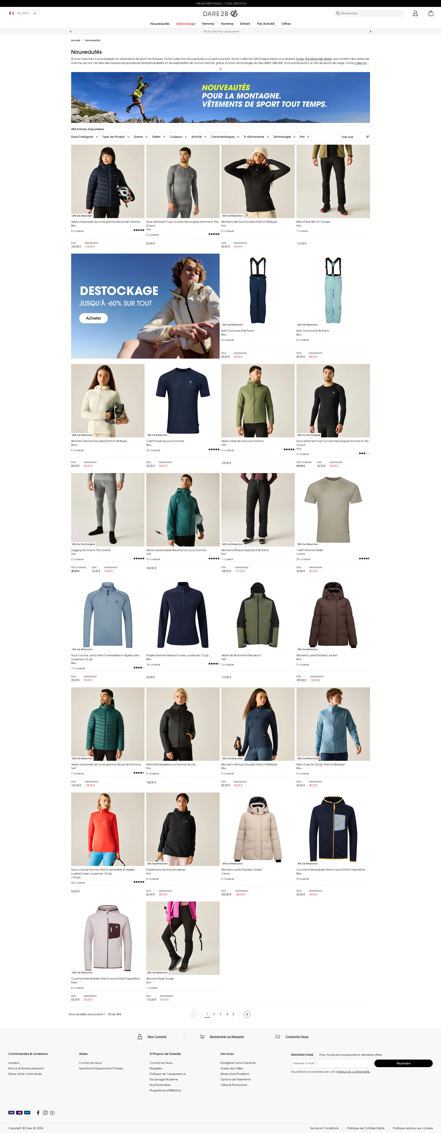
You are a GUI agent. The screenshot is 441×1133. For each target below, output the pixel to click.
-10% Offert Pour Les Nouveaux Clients (220, 31)
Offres (286, 24)
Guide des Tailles (231, 1068)
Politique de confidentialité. (353, 1071)
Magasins (156, 1068)
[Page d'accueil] (220, 12)
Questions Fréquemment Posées (101, 1068)
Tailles (159, 137)
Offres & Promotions (233, 1085)
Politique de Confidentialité (365, 1128)
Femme (208, 24)
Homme (227, 24)
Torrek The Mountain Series (314, 59)
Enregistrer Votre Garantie (238, 1063)
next (370, 31)
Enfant (245, 24)
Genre (141, 137)
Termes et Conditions (324, 1128)
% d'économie (257, 137)
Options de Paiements (235, 1079)
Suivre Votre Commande (25, 1074)
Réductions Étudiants (234, 1074)
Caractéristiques (225, 137)
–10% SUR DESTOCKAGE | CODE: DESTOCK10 (221, 3)
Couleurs (179, 137)
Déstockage (186, 24)
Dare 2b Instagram (45, 1113)
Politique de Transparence (168, 1074)
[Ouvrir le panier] (431, 13)
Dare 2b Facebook (38, 1113)
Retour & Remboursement (26, 1068)
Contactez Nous (296, 1036)
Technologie (284, 137)
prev (71, 31)
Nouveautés (160, 24)
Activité (199, 137)
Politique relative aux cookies (413, 1128)
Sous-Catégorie (85, 137)
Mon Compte (157, 1036)
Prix (305, 137)
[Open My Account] (415, 13)
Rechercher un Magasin (227, 1036)
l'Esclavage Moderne (164, 1079)
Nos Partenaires (160, 1085)
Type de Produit (116, 137)
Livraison (13, 1063)
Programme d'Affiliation (165, 1090)
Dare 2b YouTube (52, 1113)
